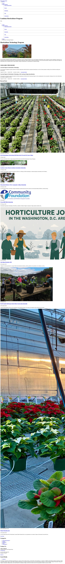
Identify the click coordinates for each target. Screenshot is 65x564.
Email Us (1, 554)
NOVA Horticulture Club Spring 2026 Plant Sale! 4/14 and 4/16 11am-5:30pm (16, 155)
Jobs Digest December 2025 (6, 262)
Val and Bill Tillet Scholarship (6, 202)
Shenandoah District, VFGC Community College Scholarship (13, 184)
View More (2, 536)
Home (3, 3)
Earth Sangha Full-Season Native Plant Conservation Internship (13, 303)
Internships (6, 10)
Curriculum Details (24, 72)
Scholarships (6, 37)
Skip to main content (3, 0)
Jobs (5, 13)
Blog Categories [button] (5, 4)
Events (5, 29)
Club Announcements (7, 5)
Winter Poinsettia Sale (5, 530)
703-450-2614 (2, 550)
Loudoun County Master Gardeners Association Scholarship (13, 167)
